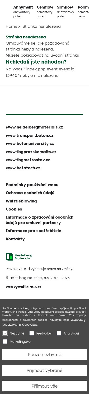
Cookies (14, 208)
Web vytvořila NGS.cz (23, 287)
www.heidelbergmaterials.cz (34, 126)
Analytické (71, 333)
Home (11, 26)
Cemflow (45, 11)
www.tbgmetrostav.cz (28, 159)
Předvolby (44, 333)
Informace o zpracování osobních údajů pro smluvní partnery (39, 220)
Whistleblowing (21, 200)
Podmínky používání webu (32, 184)
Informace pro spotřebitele (33, 230)
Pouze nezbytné (44, 354)
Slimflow (65, 11)
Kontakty (15, 238)
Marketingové (20, 341)
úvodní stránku (65, 55)
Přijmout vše (45, 386)
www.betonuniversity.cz (30, 143)
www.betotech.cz (23, 167)
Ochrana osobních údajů (30, 192)
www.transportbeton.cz (29, 135)
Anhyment (23, 11)
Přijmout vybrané (44, 370)
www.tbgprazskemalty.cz (31, 151)
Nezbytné (17, 333)
